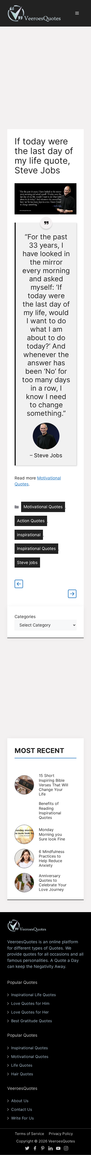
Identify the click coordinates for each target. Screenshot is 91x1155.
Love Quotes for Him (30, 1003)
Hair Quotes (22, 1074)
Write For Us (22, 1118)
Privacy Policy (61, 1133)
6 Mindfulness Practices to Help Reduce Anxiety (51, 858)
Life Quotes (21, 1065)
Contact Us (21, 1109)
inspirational (29, 534)
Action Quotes (31, 520)
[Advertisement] (45, 74)
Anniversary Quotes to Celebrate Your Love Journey (52, 882)
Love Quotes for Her (30, 1012)
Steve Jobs (48, 455)
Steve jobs (27, 562)
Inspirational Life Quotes (33, 995)
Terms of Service (29, 1133)
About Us (19, 1101)
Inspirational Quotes (36, 548)
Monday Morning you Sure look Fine (52, 834)
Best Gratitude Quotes (31, 1021)
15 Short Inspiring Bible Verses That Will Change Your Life (53, 784)
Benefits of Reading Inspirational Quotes (50, 810)
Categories (25, 616)
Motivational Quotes (43, 506)
